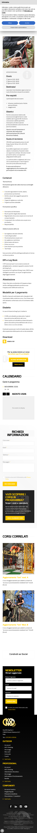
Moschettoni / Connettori (12, 796)
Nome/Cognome (10, 677)
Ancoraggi (7, 749)
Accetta (27, 23)
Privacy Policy (11, 709)
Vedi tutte (7, 759)
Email (5, 447)
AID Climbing (8, 747)
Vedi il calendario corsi (15, 518)
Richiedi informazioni (18, 360)
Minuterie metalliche (10, 794)
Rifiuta (10, 23)
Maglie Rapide (8, 791)
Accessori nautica (9, 789)
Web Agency (27, 828)
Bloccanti (7, 752)
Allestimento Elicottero (11, 772)
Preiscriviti (18, 364)
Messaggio (6, 462)
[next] (8, 394)
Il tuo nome (6, 440)
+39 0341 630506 (10, 737)
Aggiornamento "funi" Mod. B (15, 625)
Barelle (6, 778)
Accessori (7, 745)
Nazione (8, 692)
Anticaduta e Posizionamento (13, 776)
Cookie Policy (14, 827)
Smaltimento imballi (18, 828)
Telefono (6, 455)
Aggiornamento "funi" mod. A (15, 577)
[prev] (4, 394)
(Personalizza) (21, 827)
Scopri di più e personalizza (18, 27)
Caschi (6, 756)
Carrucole (7, 754)
